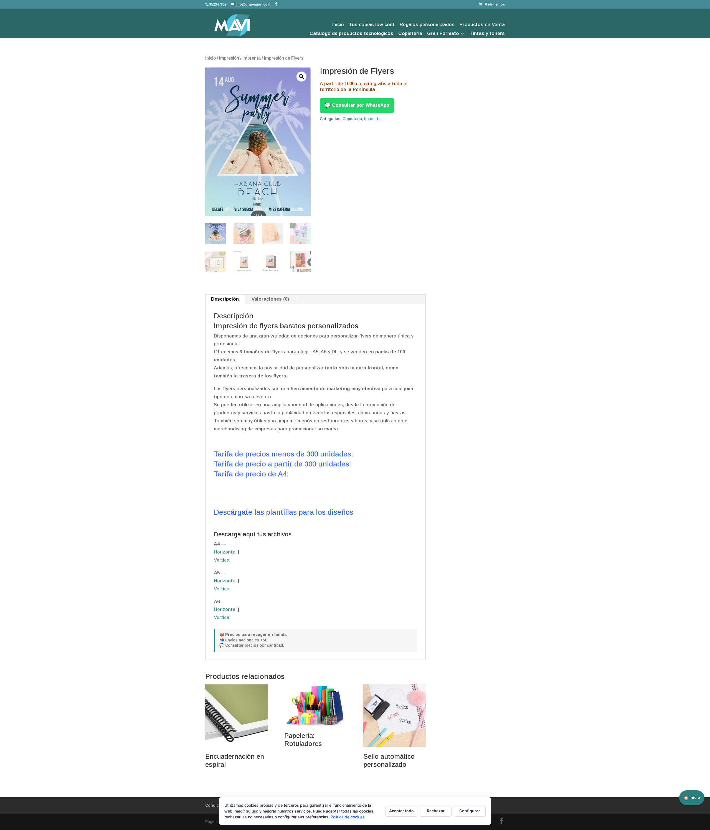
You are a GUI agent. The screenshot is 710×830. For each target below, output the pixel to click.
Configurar (469, 810)
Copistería (410, 33)
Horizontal (225, 552)
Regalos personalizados (427, 25)
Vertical (222, 560)
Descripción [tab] (225, 299)
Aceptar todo (401, 810)
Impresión (229, 58)
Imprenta (251, 58)
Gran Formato (443, 33)
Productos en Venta (482, 25)
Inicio (338, 25)
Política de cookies (348, 816)
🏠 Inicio (692, 797)
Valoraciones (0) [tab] (270, 299)
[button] (301, 77)
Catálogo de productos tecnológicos (351, 33)
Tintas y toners (487, 33)
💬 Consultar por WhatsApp (357, 105)
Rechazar (436, 810)
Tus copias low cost (372, 25)
